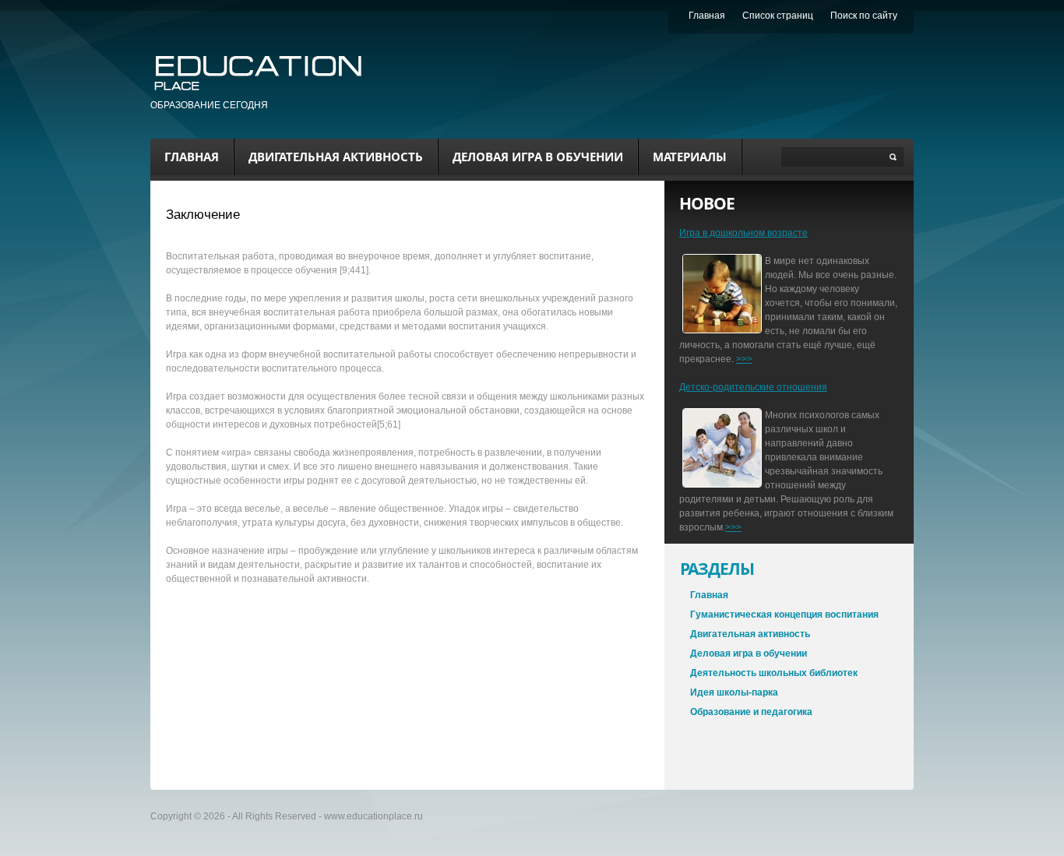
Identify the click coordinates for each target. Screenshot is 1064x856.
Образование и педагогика (751, 711)
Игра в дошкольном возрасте (743, 232)
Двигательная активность (335, 156)
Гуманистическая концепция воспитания (784, 614)
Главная (191, 156)
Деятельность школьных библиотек (774, 673)
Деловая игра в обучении (538, 156)
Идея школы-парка (734, 692)
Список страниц (777, 15)
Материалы (690, 156)
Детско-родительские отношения (753, 387)
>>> (744, 359)
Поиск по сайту (863, 15)
